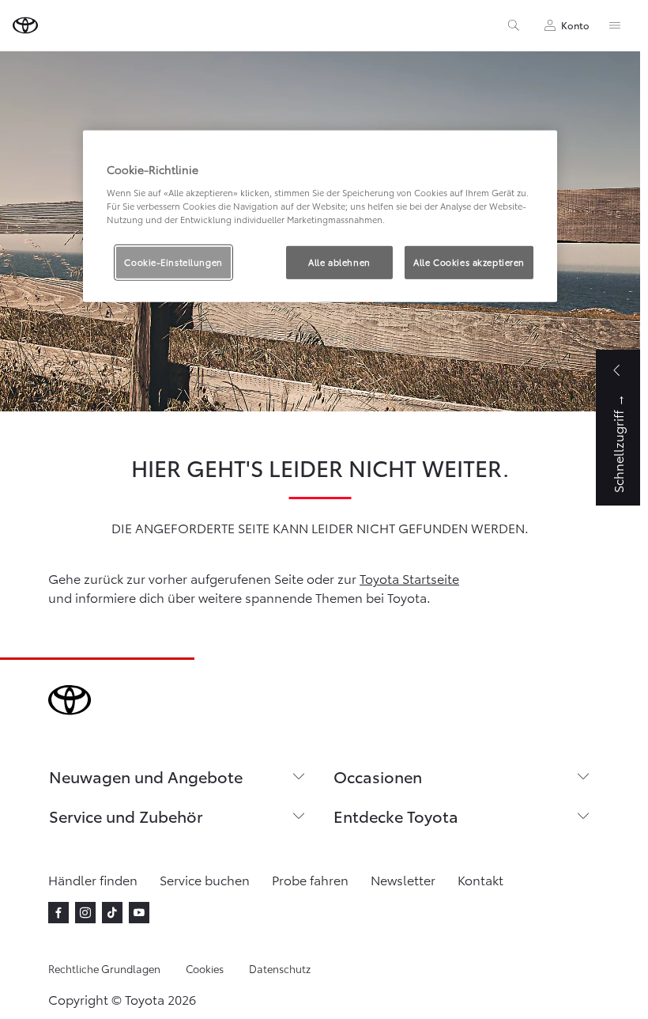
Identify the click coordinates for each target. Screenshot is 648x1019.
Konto (575, 25)
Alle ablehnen (339, 262)
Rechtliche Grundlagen (104, 968)
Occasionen (377, 776)
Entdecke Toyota (395, 815)
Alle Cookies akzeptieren (469, 262)
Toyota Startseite (409, 578)
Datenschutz (280, 968)
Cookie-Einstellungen (173, 262)
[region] (320, 216)
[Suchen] (513, 25)
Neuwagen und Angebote (146, 776)
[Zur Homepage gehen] (25, 25)
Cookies (205, 968)
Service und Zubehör (126, 815)
